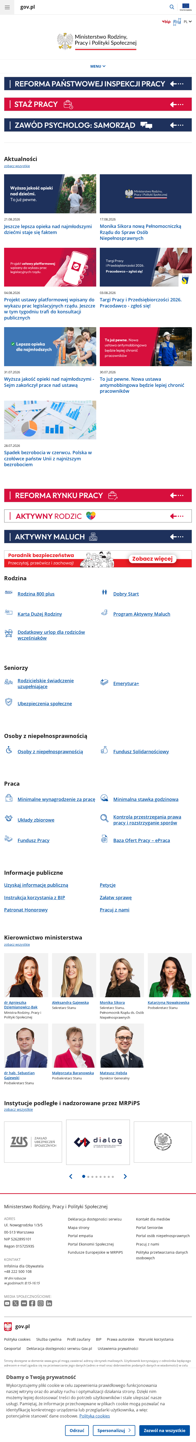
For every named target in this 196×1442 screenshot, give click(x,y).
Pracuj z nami (147, 1244)
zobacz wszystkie (17, 166)
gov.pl (22, 1327)
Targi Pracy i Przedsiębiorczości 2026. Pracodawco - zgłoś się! (141, 303)
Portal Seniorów (149, 1227)
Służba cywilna (49, 1339)
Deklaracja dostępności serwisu (95, 1219)
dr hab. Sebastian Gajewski (19, 1075)
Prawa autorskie (120, 1339)
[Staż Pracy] (98, 104)
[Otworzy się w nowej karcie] (7, 1303)
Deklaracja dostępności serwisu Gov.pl (59, 1348)
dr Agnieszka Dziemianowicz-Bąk (21, 1005)
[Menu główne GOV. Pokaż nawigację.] (7, 7)
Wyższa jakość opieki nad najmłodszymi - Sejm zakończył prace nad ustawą (49, 382)
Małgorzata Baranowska (73, 1072)
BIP (98, 1339)
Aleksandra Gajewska (70, 1002)
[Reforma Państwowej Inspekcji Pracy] (98, 83)
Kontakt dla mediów (153, 1219)
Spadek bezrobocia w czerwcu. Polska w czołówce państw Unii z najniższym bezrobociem (48, 458)
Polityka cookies (17, 1339)
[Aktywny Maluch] (98, 536)
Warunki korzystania (156, 1339)
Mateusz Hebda (113, 1072)
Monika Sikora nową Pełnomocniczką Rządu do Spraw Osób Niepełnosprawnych (140, 232)
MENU (95, 66)
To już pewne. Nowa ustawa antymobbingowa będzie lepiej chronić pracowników (142, 385)
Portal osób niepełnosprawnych (163, 1235)
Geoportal (12, 1348)
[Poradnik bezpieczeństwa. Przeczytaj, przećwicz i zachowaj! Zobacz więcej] (98, 559)
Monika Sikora (112, 1002)
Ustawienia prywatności (118, 1348)
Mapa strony (78, 1227)
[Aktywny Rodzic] (98, 516)
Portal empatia (80, 1235)
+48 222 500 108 (18, 1271)
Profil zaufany (78, 1339)
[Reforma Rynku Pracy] (98, 495)
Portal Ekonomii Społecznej (91, 1244)
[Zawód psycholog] (98, 125)
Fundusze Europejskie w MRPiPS (95, 1252)
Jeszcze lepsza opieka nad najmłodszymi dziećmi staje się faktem (48, 229)
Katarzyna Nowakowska (168, 1002)
